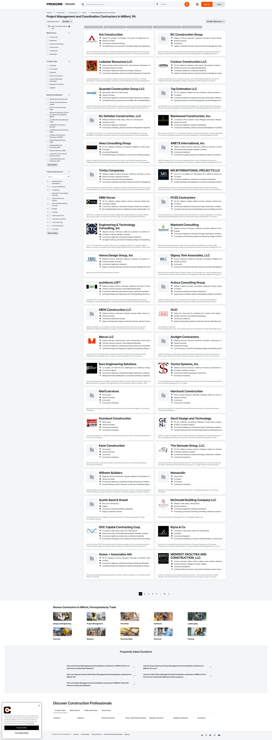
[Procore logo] (55, 4)
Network (70, 4)
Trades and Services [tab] (90, 710)
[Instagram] (214, 735)
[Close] (39, 705)
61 (165, 594)
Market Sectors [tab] (75, 710)
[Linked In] (202, 735)
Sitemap (127, 734)
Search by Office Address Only (59, 27)
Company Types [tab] (60, 710)
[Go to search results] (68, 176)
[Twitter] (210, 735)
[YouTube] (219, 735)
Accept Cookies (22, 728)
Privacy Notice (85, 734)
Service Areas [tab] (106, 710)
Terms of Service (97, 734)
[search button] (186, 4)
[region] (22, 720)
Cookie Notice (30, 723)
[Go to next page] (168, 594)
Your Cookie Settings (21, 733)
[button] (47, 37)
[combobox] (171, 4)
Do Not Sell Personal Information (113, 734)
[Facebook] (206, 735)
